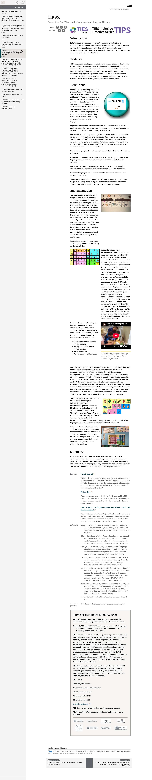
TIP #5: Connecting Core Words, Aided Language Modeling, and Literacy (12, 53)
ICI (3, 7)
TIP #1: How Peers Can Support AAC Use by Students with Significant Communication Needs (12, 19)
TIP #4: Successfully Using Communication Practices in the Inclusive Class (11, 44)
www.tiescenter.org (80, 704)
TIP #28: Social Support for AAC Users (11, 95)
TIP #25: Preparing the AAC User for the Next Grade (12, 90)
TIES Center (19, 7)
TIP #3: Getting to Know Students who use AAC (12, 37)
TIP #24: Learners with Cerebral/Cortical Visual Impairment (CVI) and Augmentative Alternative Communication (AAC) (9, 82)
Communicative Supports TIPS (11, 12)
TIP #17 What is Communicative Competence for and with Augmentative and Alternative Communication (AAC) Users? (12, 62)
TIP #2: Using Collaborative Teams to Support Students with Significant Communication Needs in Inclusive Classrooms (12, 28)
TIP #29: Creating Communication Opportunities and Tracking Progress (12, 101)
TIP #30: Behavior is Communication (8, 108)
